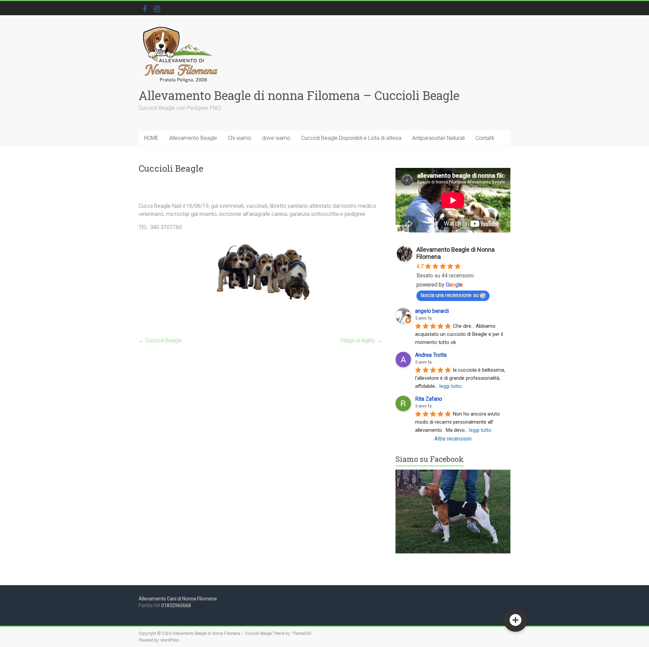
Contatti (485, 138)
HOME (151, 138)
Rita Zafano (428, 399)
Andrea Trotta (431, 355)
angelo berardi (432, 311)
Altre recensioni (453, 439)
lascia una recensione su (449, 295)
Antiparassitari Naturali (438, 138)
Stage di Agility (361, 340)
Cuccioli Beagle (160, 340)
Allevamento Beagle (193, 138)
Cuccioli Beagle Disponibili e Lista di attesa (351, 138)
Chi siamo (239, 138)
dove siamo (276, 138)
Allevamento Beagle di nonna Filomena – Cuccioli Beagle (299, 95)
